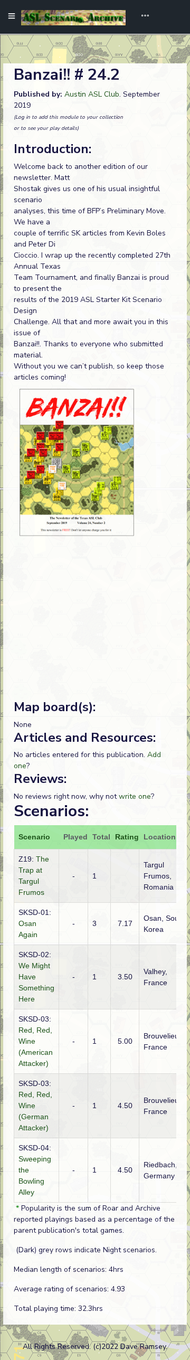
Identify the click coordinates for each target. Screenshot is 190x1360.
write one (135, 796)
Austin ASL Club (91, 94)
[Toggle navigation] (141, 17)
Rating (127, 837)
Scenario (34, 837)
